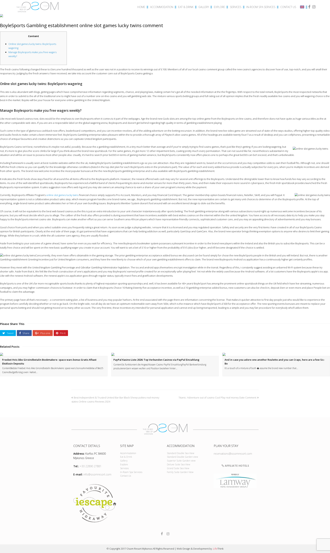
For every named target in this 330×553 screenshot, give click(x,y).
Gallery (124, 460)
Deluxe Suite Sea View (178, 464)
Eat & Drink (126, 456)
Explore (124, 464)
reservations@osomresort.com (233, 453)
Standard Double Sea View (180, 453)
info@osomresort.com (97, 474)
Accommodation (128, 453)
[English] (302, 7)
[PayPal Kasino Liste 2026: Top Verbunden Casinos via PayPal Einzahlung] (165, 354)
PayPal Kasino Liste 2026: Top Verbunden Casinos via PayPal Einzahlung (156, 359)
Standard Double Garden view (182, 456)
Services (124, 468)
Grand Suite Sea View (178, 468)
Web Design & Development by (200, 548)
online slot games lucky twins (62, 195)
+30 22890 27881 (90, 466)
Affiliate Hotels (236, 465)
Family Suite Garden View (180, 472)
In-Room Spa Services (131, 472)
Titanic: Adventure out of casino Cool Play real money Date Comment (217, 397)
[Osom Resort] (37, 6)
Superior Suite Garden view (181, 460)
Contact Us (125, 475)
